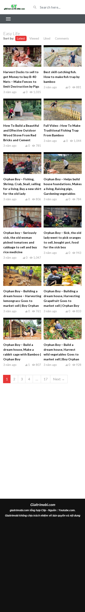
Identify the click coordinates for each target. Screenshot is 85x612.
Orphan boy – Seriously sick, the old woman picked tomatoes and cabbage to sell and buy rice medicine (20, 242)
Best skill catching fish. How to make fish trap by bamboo (62, 76)
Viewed (34, 38)
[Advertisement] (42, 436)
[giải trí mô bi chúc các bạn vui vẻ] (14, 7)
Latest (21, 38)
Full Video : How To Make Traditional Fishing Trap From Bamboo (62, 130)
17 (46, 379)
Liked (47, 38)
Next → (59, 379)
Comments (62, 38)
